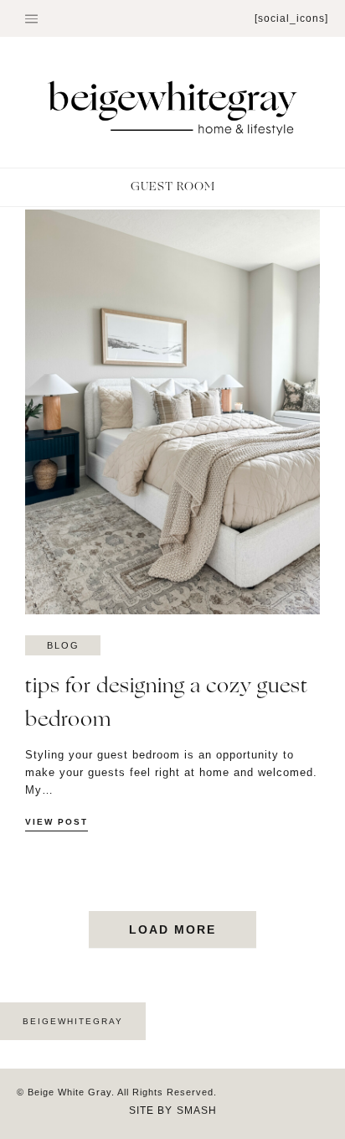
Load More (172, 929)
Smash (197, 1110)
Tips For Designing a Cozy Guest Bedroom (166, 704)
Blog (63, 645)
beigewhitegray (73, 1021)
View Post (56, 821)
